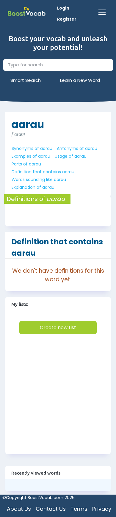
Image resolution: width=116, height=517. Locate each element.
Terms (78, 509)
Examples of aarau (31, 156)
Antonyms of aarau (77, 148)
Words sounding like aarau (39, 179)
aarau (27, 121)
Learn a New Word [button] (80, 80)
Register (66, 19)
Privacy (101, 509)
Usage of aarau (71, 156)
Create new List (58, 327)
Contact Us (51, 509)
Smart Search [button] (25, 80)
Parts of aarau (26, 164)
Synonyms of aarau (32, 148)
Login (63, 8)
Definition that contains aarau (43, 172)
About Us (19, 509)
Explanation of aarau (33, 187)
